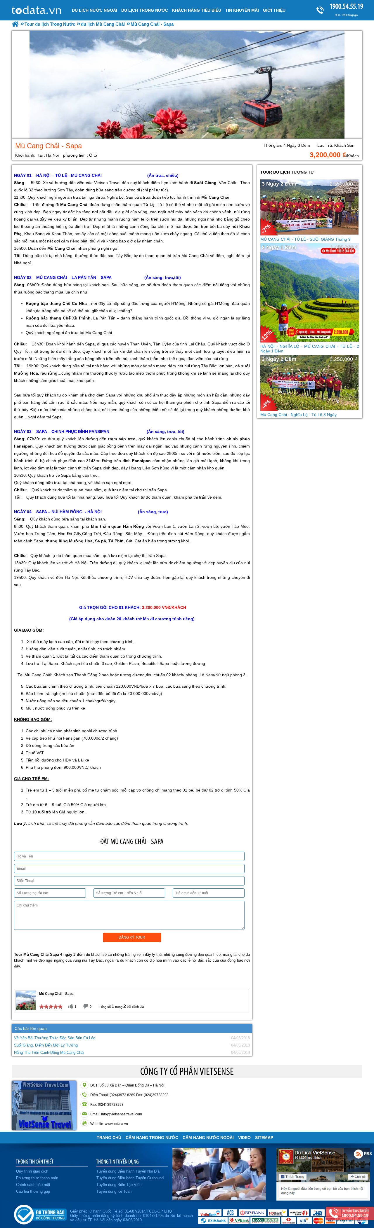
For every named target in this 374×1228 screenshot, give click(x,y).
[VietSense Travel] (15, 24)
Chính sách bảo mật (33, 1184)
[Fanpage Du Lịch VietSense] (323, 1199)
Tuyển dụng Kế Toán (113, 1191)
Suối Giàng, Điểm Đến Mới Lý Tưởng (46, 1045)
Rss (358, 1154)
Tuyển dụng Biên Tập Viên (118, 1184)
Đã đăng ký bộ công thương (40, 1213)
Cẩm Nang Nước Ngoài (208, 1137)
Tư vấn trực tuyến (355, 1213)
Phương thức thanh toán (37, 1178)
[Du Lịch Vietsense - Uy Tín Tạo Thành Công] (219, 1198)
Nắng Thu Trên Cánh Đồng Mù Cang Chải (49, 1052)
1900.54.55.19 (346, 6)
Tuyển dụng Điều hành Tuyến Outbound (130, 1178)
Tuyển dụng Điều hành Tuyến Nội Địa (128, 1171)
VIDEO (244, 1137)
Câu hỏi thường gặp (33, 1191)
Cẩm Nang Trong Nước (152, 1137)
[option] (187, 85)
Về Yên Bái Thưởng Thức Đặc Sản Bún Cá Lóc (54, 1038)
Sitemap (264, 1137)
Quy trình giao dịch (32, 1171)
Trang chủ (109, 1137)
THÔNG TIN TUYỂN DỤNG (117, 1161)
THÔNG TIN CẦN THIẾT (34, 1161)
